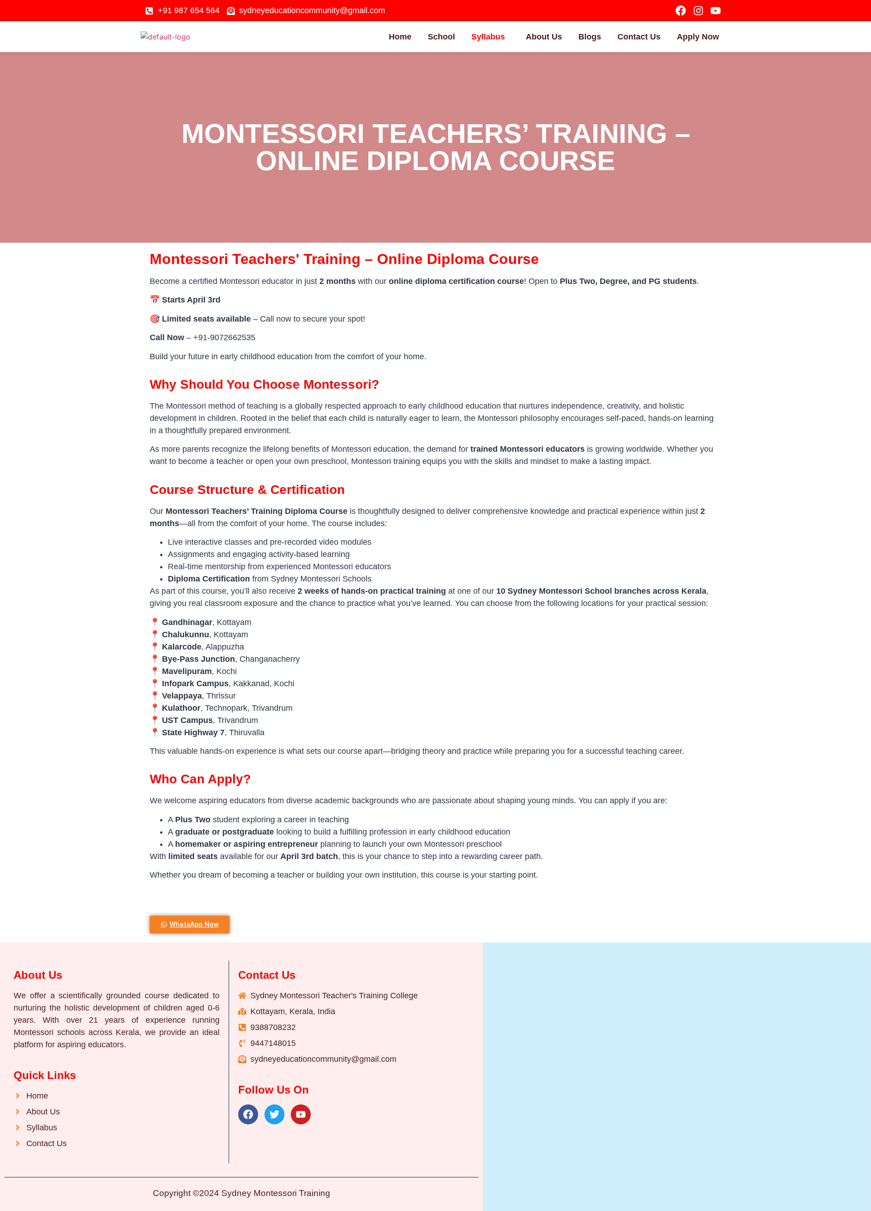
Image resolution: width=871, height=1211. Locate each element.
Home (400, 36)
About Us (544, 36)
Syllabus (488, 36)
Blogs (589, 36)
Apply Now (698, 36)
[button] (490, 37)
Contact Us (639, 36)
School (441, 36)
